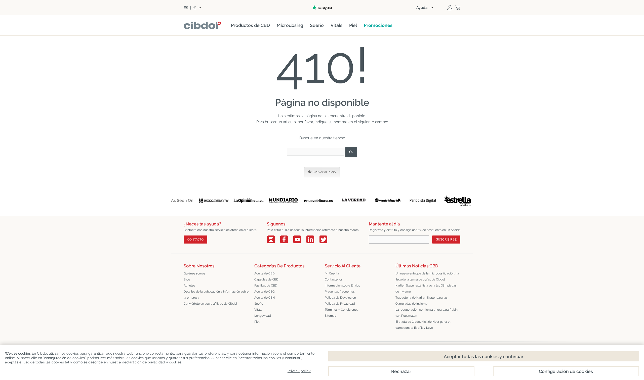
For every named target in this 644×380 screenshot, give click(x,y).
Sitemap (330, 315)
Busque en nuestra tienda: (322, 138)
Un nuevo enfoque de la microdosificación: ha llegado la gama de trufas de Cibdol (427, 276)
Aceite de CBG (264, 291)
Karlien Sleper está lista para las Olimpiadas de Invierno (426, 288)
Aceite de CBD (264, 273)
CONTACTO (195, 239)
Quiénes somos (194, 273)
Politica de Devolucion (340, 297)
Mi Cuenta (332, 273)
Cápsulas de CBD (266, 279)
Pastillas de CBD (265, 285)
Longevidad (262, 315)
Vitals (258, 309)
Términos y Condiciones (341, 309)
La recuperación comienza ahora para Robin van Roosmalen (426, 312)
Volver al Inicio (324, 172)
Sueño (258, 303)
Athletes (189, 285)
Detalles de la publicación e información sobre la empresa (216, 294)
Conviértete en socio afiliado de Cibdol (210, 303)
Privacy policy (299, 371)
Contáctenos (334, 279)
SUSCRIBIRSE (446, 239)
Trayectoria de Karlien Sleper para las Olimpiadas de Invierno (421, 300)
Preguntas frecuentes (340, 291)
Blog (187, 279)
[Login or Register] (450, 8)
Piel (256, 321)
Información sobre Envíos (342, 285)
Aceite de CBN (264, 297)
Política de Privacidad (340, 303)
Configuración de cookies (566, 371)
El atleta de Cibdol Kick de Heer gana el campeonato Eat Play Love (422, 324)
